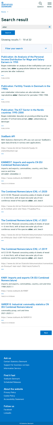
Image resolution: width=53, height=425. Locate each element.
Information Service (12, 368)
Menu (49, 7)
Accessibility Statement (14, 399)
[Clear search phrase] (49, 27)
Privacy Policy (10, 392)
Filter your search (14, 48)
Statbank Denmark (12, 379)
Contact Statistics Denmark (15, 361)
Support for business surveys (16, 365)
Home (3, 12)
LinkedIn (7, 413)
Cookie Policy (9, 396)
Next (46, 333)
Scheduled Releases (12, 382)
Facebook (8, 409)
